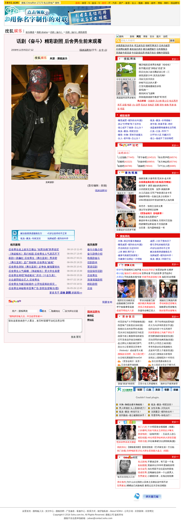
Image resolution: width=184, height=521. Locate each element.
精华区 (90, 315)
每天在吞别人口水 (126, 477)
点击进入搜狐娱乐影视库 (160, 354)
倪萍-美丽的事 (163, 189)
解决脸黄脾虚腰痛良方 (161, 252)
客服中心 (81, 511)
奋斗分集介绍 (94, 249)
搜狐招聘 (60, 511)
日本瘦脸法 (162, 49)
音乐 (152, 36)
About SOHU (116, 511)
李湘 (171, 105)
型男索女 (142, 476)
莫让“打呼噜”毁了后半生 (129, 124)
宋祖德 (142, 97)
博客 (160, 3)
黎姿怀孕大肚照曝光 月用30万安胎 (155, 220)
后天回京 (150, 79)
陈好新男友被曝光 (168, 310)
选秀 (138, 105)
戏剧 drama (42, 32)
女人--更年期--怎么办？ (129, 138)
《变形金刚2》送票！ (131, 361)
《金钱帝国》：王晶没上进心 (162, 434)
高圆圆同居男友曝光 (126, 98)
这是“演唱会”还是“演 (155, 68)
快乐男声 (173, 101)
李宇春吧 (142, 157)
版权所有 (119, 514)
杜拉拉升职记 (148, 269)
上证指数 (122, 157)
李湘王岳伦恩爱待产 (148, 217)
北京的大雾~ (152, 82)
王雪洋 (142, 86)
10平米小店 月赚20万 (160, 135)
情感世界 (142, 472)
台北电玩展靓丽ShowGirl (130, 357)
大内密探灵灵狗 (146, 189)
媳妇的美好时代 (160, 185)
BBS (166, 3)
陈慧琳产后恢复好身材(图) (130, 325)
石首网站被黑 (122, 49)
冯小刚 (158, 101)
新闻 (132, 36)
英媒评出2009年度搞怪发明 (161, 465)
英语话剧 (92, 266)
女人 (134, 3)
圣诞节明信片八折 (125, 310)
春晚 (166, 105)
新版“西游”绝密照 (126, 383)
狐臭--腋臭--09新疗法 (160, 259)
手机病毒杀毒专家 (132, 277)
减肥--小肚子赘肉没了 (160, 241)
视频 (140, 3)
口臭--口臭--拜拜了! (159, 131)
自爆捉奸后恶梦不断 (126, 230)
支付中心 (49, 511)
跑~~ (146, 90)
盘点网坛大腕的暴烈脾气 (130, 343)
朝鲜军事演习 (152, 45)
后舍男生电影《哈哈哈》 (160, 64)
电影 (129, 105)
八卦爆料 (142, 430)
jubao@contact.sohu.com (100, 518)
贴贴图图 (142, 465)
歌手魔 (142, 68)
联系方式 (91, 511)
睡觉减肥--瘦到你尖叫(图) (130, 120)
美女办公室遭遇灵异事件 (130, 347)
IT (109, 3)
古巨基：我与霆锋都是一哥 (152, 227)
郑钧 (162, 105)
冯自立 (142, 79)
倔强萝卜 (143, 185)
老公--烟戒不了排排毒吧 (161, 138)
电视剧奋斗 (93, 258)
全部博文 (149, 511)
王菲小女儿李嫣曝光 (147, 383)
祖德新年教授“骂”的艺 (156, 97)
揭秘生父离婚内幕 (168, 300)
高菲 (141, 93)
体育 (84, 3)
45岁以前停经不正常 (160, 248)
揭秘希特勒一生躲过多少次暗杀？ (155, 196)
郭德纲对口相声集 (132, 269)
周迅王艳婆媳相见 (146, 307)
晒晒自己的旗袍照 (135, 485)
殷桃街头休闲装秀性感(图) (130, 329)
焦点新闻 (142, 461)
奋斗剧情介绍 (94, 253)
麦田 (150, 185)
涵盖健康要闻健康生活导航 (163, 127)
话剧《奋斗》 (56, 32)
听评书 (120, 269)
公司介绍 (128, 511)
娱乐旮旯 (142, 469)
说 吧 (135, 145)
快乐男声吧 (163, 157)
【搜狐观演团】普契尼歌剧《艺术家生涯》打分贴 (150, 447)
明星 (122, 108)
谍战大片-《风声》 (126, 193)
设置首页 (26, 511)
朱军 (120, 105)
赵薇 (124, 105)
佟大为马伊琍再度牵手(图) (161, 325)
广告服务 (70, 511)
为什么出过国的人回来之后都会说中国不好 (147, 482)
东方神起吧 (163, 161)
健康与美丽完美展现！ (129, 255)
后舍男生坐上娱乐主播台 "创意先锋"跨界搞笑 (34, 249)
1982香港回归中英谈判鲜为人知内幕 (156, 200)
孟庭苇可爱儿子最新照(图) (161, 350)
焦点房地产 (49, 3)
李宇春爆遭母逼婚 (125, 307)
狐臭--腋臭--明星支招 (128, 131)
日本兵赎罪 (164, 45)
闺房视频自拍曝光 (126, 211)
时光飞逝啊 (149, 93)
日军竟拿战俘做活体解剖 (130, 339)
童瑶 (141, 90)
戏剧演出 (121, 447)
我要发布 (107, 302)
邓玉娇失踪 (139, 45)
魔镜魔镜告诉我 (153, 86)
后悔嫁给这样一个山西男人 (161, 472)
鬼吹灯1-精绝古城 (132, 273)
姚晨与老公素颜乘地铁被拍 (131, 336)
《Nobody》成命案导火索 (130, 350)
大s (133, 105)
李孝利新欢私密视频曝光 (160, 347)
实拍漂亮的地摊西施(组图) (161, 339)
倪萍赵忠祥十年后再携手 (160, 329)
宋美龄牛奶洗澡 (123, 52)
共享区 (120, 277)
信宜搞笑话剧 (94, 271)
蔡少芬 (165, 101)
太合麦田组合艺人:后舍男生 (24, 279)
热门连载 (121, 450)
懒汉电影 (143, 64)
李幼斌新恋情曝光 (168, 303)
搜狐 (23, 3)
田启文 (142, 72)
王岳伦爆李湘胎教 (129, 365)
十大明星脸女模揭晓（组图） (162, 427)
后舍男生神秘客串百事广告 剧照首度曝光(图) (34, 288)
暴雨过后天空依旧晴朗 (155, 485)
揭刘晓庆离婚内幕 (146, 303)
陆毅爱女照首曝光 (168, 307)
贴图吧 (121, 166)
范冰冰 (144, 105)
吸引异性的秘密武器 (160, 244)
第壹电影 (142, 434)
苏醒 (157, 105)
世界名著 (146, 273)
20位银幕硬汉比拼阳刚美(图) (161, 441)
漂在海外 (121, 482)
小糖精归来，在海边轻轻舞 (161, 476)
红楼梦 (170, 269)
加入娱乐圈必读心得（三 (158, 72)
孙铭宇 (142, 82)
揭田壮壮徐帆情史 (126, 300)
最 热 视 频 (131, 172)
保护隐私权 (102, 511)
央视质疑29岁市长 (125, 45)
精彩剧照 (92, 284)
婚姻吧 (141, 166)
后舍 (89, 288)
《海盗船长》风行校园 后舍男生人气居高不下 (34, 253)
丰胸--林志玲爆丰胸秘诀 (129, 241)
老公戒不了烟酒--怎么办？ (130, 127)
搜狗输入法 (38, 511)
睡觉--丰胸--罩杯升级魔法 (130, 135)
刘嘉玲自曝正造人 (146, 310)
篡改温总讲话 (136, 49)
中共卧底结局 (138, 52)
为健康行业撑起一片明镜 (130, 259)
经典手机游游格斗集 (151, 277)
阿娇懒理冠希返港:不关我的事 (153, 224)
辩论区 (90, 320)
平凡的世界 (156, 273)
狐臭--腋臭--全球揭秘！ (161, 120)
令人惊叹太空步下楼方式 (163, 365)
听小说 (120, 273)
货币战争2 (167, 273)
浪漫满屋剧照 (94, 279)
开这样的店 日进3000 (128, 248)
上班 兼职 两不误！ (127, 252)
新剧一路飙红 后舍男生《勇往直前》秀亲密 (33, 258)
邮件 (153, 3)
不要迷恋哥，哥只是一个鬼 (161, 461)
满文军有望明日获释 (148, 209)
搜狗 (57, 3)
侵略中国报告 (163, 52)
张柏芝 (151, 105)
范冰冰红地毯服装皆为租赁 (131, 332)
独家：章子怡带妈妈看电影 (161, 321)
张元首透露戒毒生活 (161, 361)
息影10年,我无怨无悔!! (154, 75)
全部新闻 (139, 511)
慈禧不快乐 (150, 52)
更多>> (175, 59)
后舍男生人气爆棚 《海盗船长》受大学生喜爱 (34, 271)
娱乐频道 (30, 32)
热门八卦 (142, 427)
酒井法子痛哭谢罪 (169, 383)
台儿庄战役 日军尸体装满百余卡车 (155, 193)
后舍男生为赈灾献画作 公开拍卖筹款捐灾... (33, 284)
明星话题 (142, 441)
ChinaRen (31, 3)
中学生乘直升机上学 (126, 79)
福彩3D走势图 (169, 277)
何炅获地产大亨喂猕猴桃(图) (131, 321)
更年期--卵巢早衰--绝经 (161, 124)
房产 (121, 3)
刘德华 (151, 101)
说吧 (165, 36)
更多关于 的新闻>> (65, 292)
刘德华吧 (142, 161)
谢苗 (141, 75)
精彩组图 (142, 437)
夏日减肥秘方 (149, 49)
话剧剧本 (92, 262)
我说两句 (175, 3)
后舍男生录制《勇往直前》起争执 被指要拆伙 (34, 266)
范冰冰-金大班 (164, 178)
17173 (40, 3)
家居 (127, 3)
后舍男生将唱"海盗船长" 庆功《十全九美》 (32, 275)
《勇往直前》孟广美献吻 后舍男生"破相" (31, 262)
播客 (147, 3)
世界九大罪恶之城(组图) (159, 343)
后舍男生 (92, 275)
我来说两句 (85, 50)
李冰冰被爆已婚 (147, 300)
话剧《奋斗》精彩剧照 (76, 32)
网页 (139, 36)
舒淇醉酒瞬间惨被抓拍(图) (161, 336)
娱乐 (94, 3)
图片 (159, 36)
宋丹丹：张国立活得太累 (151, 206)
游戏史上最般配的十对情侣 (161, 357)
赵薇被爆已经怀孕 (125, 303)
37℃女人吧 (163, 166)
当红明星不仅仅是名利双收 (161, 469)
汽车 (114, 3)
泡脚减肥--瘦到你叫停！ (161, 255)
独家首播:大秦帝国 (148, 178)
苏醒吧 (121, 161)
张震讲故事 (160, 269)
